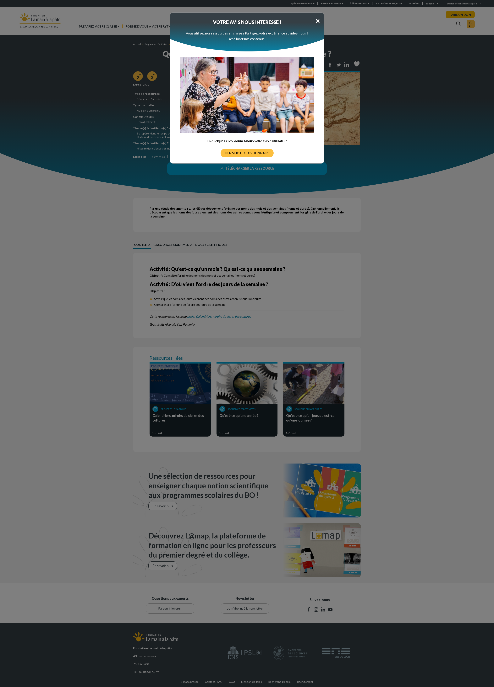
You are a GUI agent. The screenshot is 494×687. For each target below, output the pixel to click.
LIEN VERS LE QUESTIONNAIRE (247, 153)
